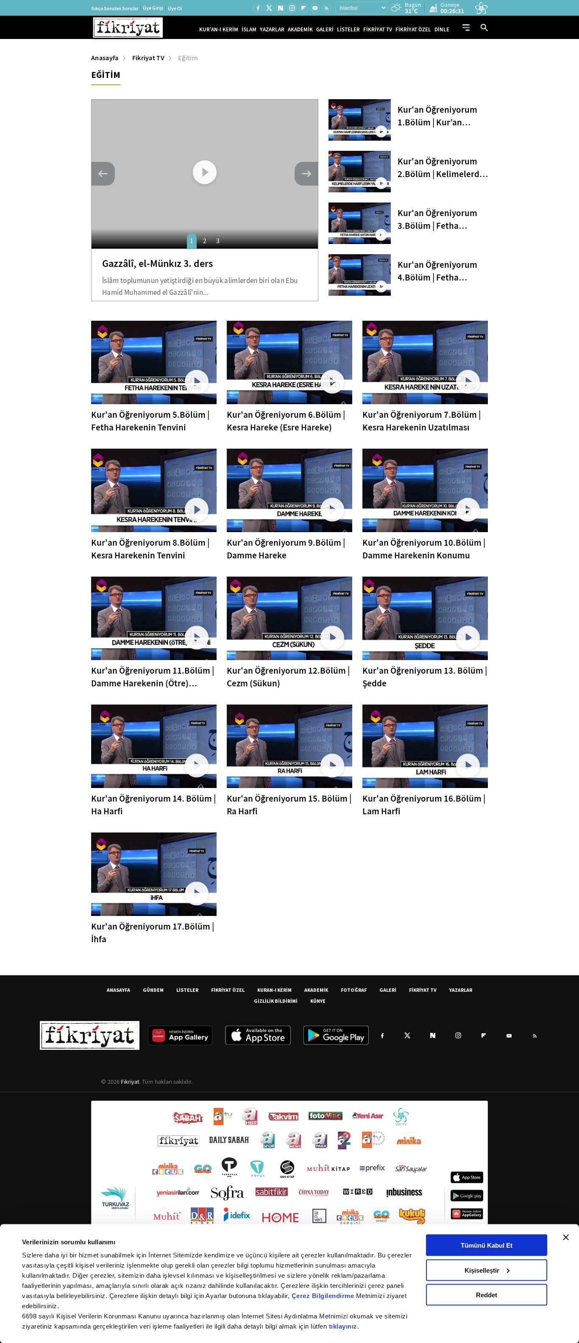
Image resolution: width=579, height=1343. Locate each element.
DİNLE (441, 29)
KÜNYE (318, 1001)
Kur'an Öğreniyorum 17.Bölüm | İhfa (152, 933)
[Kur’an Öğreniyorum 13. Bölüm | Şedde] (425, 618)
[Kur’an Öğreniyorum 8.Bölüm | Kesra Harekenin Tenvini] (154, 490)
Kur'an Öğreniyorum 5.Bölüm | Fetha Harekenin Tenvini (150, 421)
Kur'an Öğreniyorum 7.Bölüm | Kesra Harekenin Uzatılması (421, 421)
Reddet (486, 1295)
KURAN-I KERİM (274, 990)
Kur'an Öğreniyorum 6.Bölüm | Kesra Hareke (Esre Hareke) (286, 421)
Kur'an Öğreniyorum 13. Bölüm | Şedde (424, 677)
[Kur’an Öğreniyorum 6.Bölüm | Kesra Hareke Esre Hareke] (289, 362)
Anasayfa (105, 57)
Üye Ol (175, 8)
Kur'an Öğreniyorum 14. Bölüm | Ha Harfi (153, 805)
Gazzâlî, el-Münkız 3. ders (157, 263)
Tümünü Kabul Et (486, 1245)
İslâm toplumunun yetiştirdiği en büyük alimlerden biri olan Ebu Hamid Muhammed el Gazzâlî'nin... (200, 286)
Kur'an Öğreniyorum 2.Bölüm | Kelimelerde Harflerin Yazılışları (441, 167)
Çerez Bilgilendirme (324, 1295)
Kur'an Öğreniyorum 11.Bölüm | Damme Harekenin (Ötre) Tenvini (152, 677)
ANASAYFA (118, 990)
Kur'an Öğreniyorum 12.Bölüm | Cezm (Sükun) (288, 677)
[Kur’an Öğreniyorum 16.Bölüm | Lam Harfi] (425, 746)
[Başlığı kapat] (566, 1237)
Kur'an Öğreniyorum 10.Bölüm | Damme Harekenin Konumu (423, 549)
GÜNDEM (153, 990)
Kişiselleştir (482, 1270)
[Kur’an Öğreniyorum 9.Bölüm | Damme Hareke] (289, 490)
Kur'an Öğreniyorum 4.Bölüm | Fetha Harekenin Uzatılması (440, 271)
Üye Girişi (153, 8)
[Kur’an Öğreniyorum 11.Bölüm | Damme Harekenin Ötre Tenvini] (154, 618)
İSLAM (249, 29)
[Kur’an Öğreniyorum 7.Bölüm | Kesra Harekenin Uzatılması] (425, 362)
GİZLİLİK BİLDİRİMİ (276, 1001)
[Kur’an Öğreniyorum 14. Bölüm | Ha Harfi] (154, 746)
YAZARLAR (272, 29)
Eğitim (188, 57)
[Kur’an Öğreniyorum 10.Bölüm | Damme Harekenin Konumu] (425, 490)
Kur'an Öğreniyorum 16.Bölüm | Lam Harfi (423, 805)
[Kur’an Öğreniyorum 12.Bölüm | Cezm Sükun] (289, 618)
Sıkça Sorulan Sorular (114, 8)
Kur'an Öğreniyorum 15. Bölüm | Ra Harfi (289, 805)
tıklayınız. (344, 1326)
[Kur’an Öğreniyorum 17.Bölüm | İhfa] (154, 874)
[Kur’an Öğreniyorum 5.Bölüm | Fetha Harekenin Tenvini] (154, 362)
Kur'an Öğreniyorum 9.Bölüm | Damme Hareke (286, 549)
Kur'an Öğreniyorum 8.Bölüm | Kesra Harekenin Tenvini (150, 549)
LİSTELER (348, 29)
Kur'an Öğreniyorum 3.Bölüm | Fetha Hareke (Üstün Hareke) (442, 219)
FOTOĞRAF (354, 990)
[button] (103, 174)
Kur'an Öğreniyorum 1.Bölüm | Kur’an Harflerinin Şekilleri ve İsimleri (441, 116)
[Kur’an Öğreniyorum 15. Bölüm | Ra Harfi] (289, 746)
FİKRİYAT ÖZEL (413, 29)
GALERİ (325, 29)
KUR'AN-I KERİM (218, 29)
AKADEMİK (300, 29)
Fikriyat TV (148, 57)
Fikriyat (130, 1081)
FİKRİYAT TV (377, 29)
